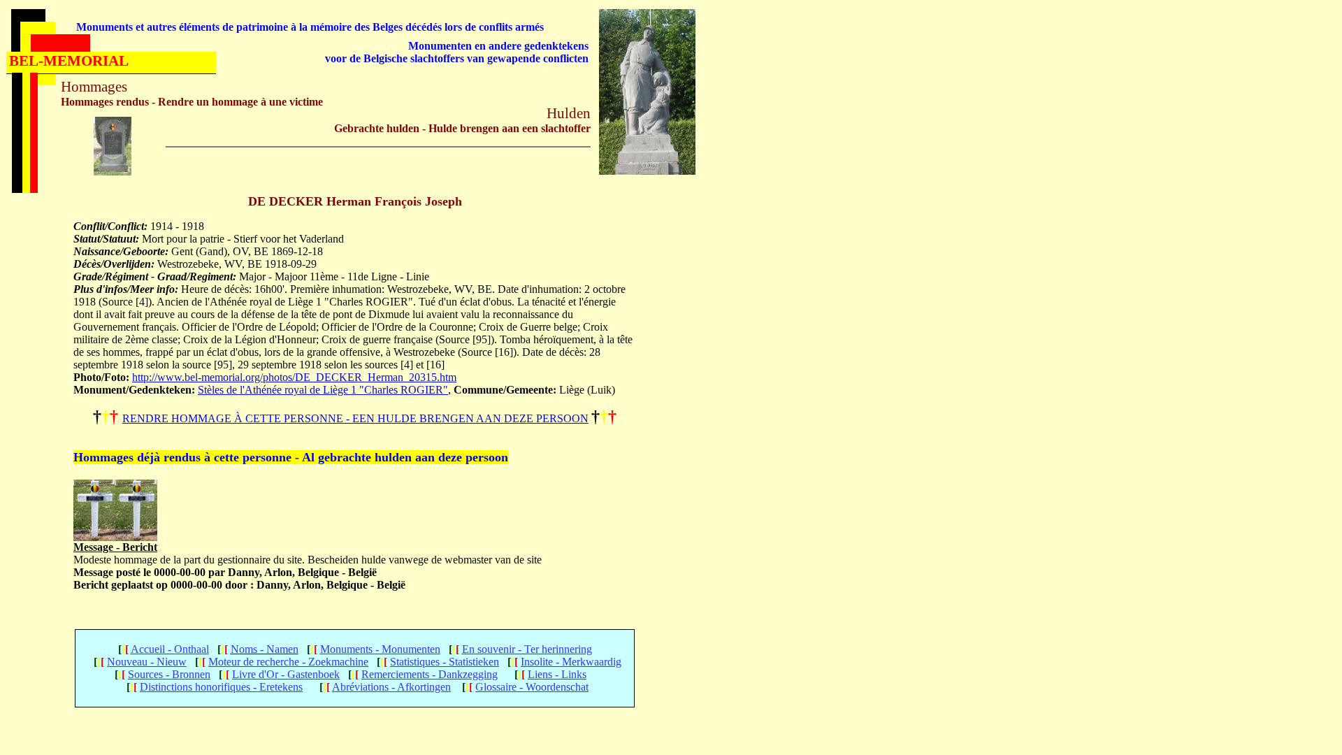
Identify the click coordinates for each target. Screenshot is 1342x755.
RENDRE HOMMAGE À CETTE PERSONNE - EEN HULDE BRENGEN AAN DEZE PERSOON (355, 418)
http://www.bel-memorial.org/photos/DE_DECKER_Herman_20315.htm (294, 377)
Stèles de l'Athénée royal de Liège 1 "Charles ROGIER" (323, 390)
